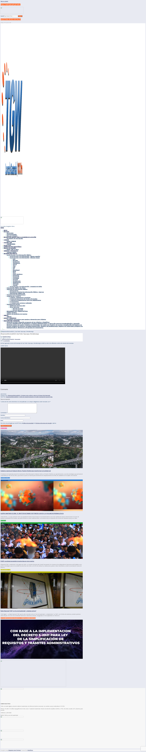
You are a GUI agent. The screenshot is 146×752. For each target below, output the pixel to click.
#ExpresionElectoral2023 (8, 339)
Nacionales (17, 339)
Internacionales (4, 480)
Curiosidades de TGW (6, 572)
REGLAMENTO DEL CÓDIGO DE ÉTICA (17, 311)
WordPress (30, 750)
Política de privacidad (28, 423)
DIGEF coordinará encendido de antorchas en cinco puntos (17, 561)
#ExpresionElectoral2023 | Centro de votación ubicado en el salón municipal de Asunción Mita (29, 397)
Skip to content (4, 1)
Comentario (4, 412)
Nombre (3, 415)
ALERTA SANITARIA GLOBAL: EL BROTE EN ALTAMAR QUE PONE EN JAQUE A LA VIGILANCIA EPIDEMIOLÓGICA (32, 513)
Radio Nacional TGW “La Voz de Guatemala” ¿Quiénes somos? (18, 611)
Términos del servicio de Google (43, 423)
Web (2, 420)
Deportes (3, 523)
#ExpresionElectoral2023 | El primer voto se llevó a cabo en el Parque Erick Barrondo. (29, 395)
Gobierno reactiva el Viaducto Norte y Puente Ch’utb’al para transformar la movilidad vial (26, 471)
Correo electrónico (5, 418)
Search (2, 16)
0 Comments (6, 340)
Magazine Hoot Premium (14, 750)
